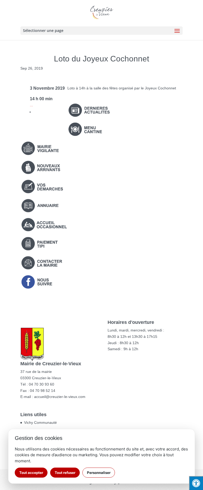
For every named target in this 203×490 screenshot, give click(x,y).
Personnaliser (98, 472)
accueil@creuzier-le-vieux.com (59, 397)
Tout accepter (31, 472)
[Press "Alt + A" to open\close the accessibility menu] (196, 483)
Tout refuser (65, 472)
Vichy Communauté (40, 422)
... (31, 105)
